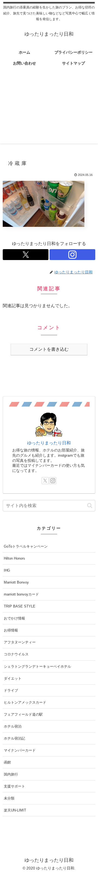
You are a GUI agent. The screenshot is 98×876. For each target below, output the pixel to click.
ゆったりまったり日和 (49, 443)
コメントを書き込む (49, 349)
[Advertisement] (49, 109)
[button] (89, 505)
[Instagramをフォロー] (72, 254)
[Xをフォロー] (25, 254)
